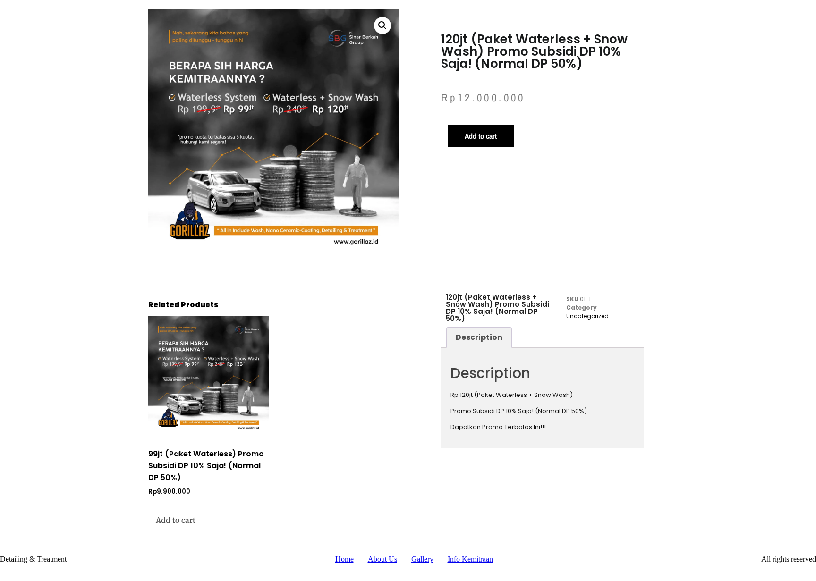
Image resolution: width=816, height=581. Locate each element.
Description (479, 337)
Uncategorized (587, 316)
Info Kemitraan (470, 559)
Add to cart (481, 136)
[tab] (479, 337)
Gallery (422, 559)
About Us (382, 559)
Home (344, 559)
